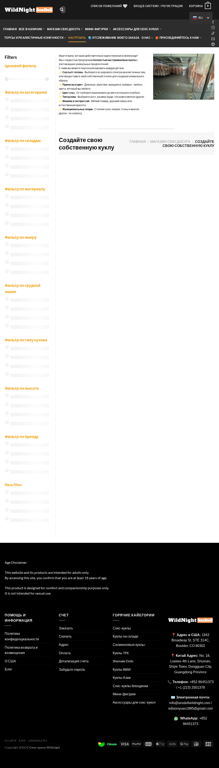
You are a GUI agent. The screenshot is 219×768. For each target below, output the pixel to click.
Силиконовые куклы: (129, 644)
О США (10, 661)
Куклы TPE (121, 653)
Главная (10, 29)
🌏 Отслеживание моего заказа (113, 37)
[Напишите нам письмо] (213, 39)
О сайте (11, 740)
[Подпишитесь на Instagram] (213, 28)
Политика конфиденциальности (22, 636)
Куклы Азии (122, 677)
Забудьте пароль (72, 669)
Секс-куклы (122, 628)
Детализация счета (74, 661)
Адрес (64, 644)
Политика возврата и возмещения (21, 650)
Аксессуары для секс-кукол (135, 29)
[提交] (61, 9)
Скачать (65, 636)
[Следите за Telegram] (213, 44)
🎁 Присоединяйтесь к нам (177, 37)
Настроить (77, 37)
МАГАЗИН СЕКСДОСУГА (63, 29)
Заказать (66, 628)
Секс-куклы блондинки (130, 686)
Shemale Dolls (123, 661)
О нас (146, 37)
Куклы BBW (122, 669)
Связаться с (38, 740)
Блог (8, 669)
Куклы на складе (125, 636)
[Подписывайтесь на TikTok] (213, 33)
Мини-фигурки (96, 29)
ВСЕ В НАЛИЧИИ (30, 29)
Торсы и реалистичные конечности (33, 37)
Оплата (65, 653)
